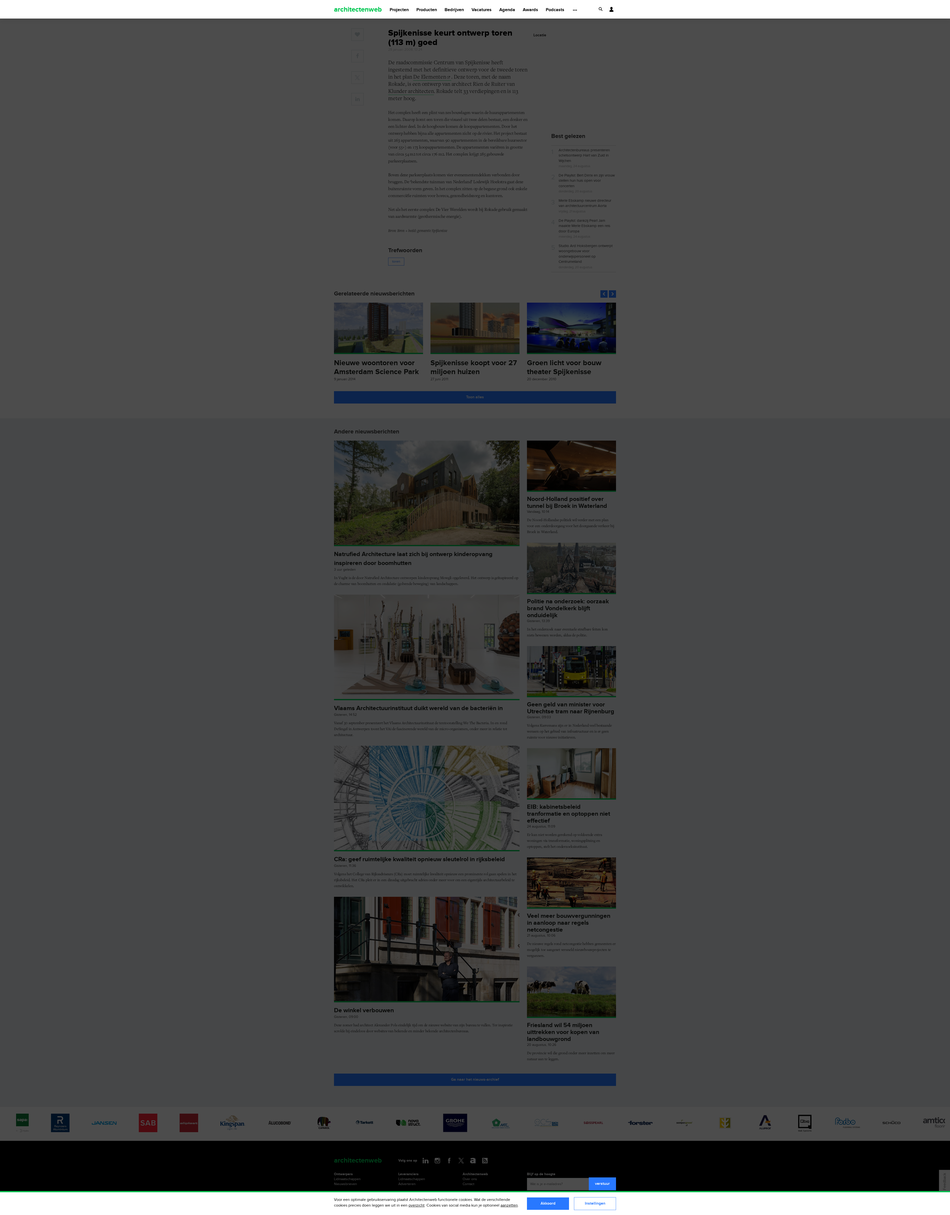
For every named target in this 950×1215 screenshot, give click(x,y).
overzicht (416, 1205)
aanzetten (509, 1205)
